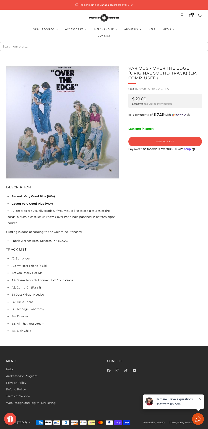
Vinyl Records (44, 29)
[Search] (200, 15)
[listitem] (104, 5)
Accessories (74, 29)
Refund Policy (16, 389)
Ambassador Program (22, 376)
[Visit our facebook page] (108, 370)
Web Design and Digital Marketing (31, 403)
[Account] (182, 15)
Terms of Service (18, 396)
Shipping (137, 103)
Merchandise (104, 29)
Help (151, 29)
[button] (165, 115)
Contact (104, 35)
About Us (131, 29)
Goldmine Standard (68, 232)
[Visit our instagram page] (117, 370)
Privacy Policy (16, 383)
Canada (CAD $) (16, 422)
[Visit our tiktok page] (125, 370)
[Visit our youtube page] (134, 370)
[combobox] (104, 46)
